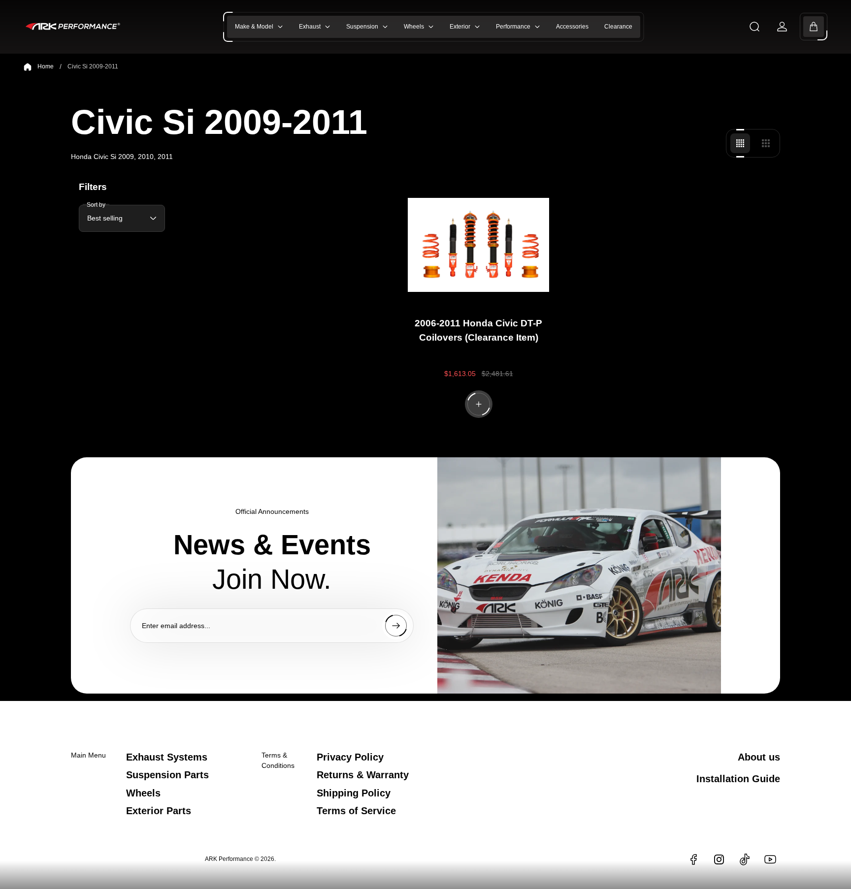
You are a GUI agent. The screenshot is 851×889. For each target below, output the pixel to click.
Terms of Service (356, 810)
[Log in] (782, 26)
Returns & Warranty (363, 774)
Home (45, 66)
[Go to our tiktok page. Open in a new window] (744, 859)
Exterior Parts (158, 810)
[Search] (754, 26)
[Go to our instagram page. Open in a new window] (719, 859)
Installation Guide (738, 778)
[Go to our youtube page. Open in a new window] (770, 859)
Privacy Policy (350, 757)
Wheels (143, 793)
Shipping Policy (354, 793)
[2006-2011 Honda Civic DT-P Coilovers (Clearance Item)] (478, 245)
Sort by (96, 204)
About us (759, 757)
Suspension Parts (167, 774)
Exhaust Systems (166, 757)
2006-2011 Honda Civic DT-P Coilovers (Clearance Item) (478, 330)
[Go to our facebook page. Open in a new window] (693, 859)
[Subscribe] (396, 625)
